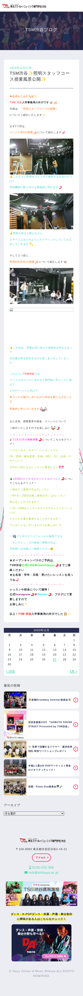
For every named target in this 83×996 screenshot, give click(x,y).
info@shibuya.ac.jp (43, 872)
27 (55, 659)
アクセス (41, 857)
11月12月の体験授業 (25, 439)
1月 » (73, 671)
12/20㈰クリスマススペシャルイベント (37, 479)
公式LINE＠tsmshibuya (38, 565)
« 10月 (10, 671)
